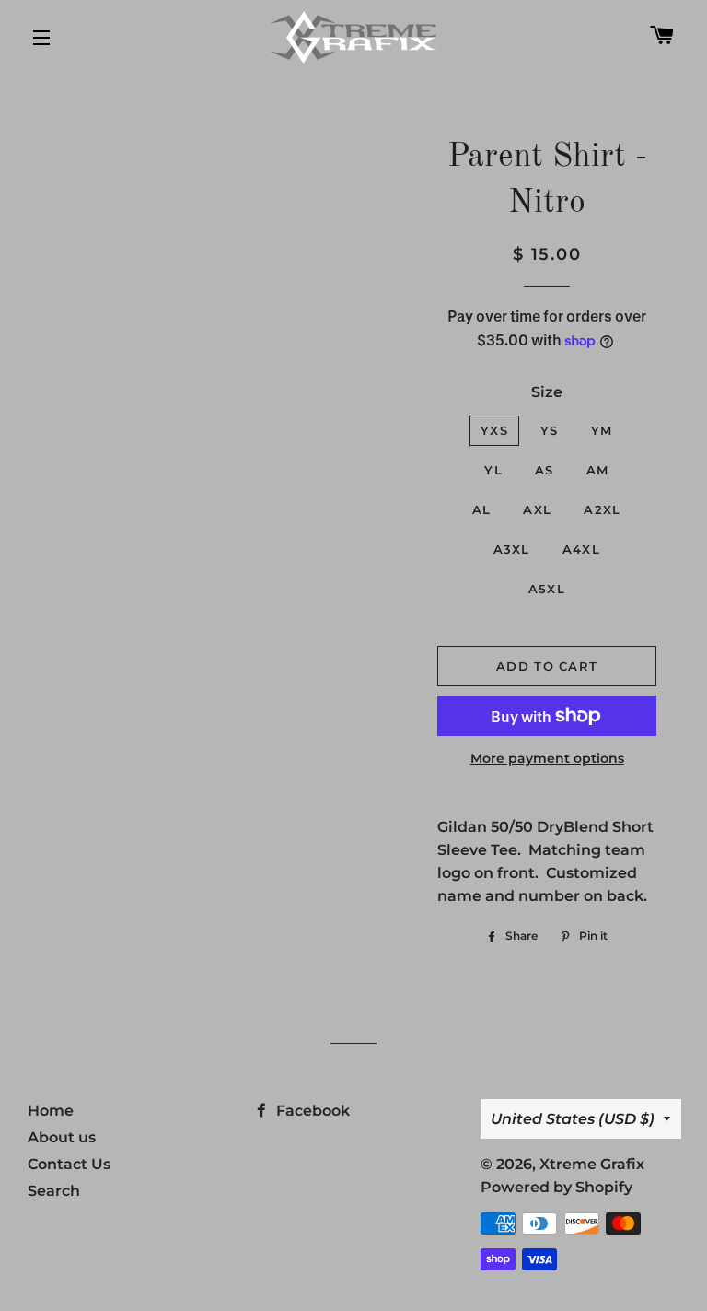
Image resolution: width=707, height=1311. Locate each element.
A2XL (602, 509)
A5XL (546, 588)
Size (546, 392)
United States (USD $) (573, 1119)
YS (549, 430)
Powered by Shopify (556, 1187)
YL (493, 469)
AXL (537, 509)
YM (602, 430)
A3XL (511, 549)
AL (482, 509)
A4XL (581, 549)
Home (51, 1110)
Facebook (311, 1110)
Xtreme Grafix (591, 1164)
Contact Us (69, 1164)
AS (544, 469)
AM (597, 469)
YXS (494, 430)
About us (62, 1137)
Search (54, 1191)
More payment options (547, 758)
